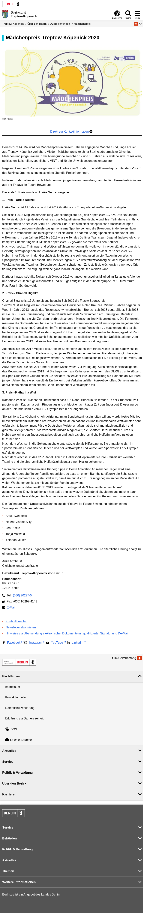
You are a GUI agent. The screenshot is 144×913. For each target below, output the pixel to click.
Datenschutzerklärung (19, 707)
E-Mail (11, 608)
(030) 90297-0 (22, 595)
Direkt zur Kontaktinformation (69, 131)
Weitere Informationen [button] (19, 882)
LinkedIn (77, 642)
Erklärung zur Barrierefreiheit (24, 718)
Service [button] (7, 761)
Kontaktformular (16, 621)
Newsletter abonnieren (21, 627)
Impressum (12, 686)
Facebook (13, 642)
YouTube (56, 642)
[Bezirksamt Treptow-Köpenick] (19, 662)
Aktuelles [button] (9, 751)
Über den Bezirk (36, 23)
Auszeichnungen (60, 23)
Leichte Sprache (21, 739)
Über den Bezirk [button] (14, 783)
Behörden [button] (9, 838)
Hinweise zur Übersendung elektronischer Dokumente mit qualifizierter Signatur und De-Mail (67, 633)
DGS (13, 729)
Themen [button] (8, 871)
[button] (138, 24)
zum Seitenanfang (124, 658)
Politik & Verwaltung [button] (17, 772)
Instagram (35, 642)
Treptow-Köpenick (13, 23)
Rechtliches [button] (11, 676)
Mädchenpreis (82, 23)
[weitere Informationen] (5, 14)
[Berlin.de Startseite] (11, 4)
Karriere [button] (8, 794)
